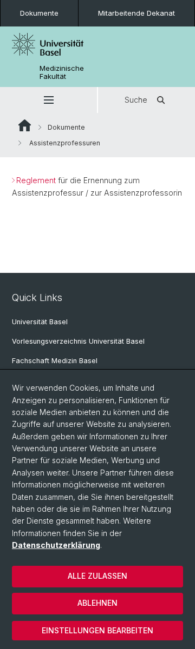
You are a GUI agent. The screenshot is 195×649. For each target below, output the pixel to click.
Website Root (24, 125)
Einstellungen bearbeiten (97, 630)
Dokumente (39, 13)
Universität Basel (40, 322)
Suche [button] (136, 99)
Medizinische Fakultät (62, 72)
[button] (48, 100)
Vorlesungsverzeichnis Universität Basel (78, 341)
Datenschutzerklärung (56, 545)
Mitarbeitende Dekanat (136, 13)
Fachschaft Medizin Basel (55, 361)
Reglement (37, 180)
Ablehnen (97, 602)
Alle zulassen (97, 575)
